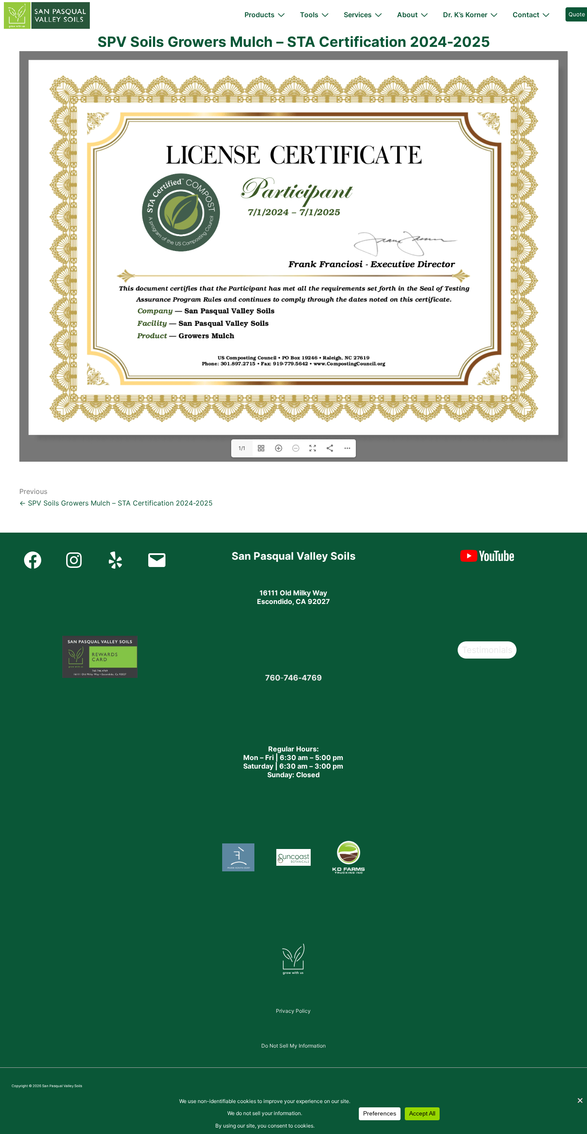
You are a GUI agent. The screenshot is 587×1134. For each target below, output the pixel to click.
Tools (309, 14)
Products (260, 14)
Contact (526, 14)
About (407, 14)
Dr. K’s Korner (465, 14)
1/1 (241, 448)
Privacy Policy (293, 1011)
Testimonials (487, 650)
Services (358, 14)
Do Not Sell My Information (293, 1045)
